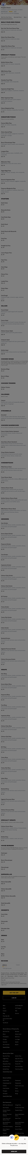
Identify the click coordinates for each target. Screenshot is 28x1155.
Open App (14, 1151)
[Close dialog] (24, 1139)
